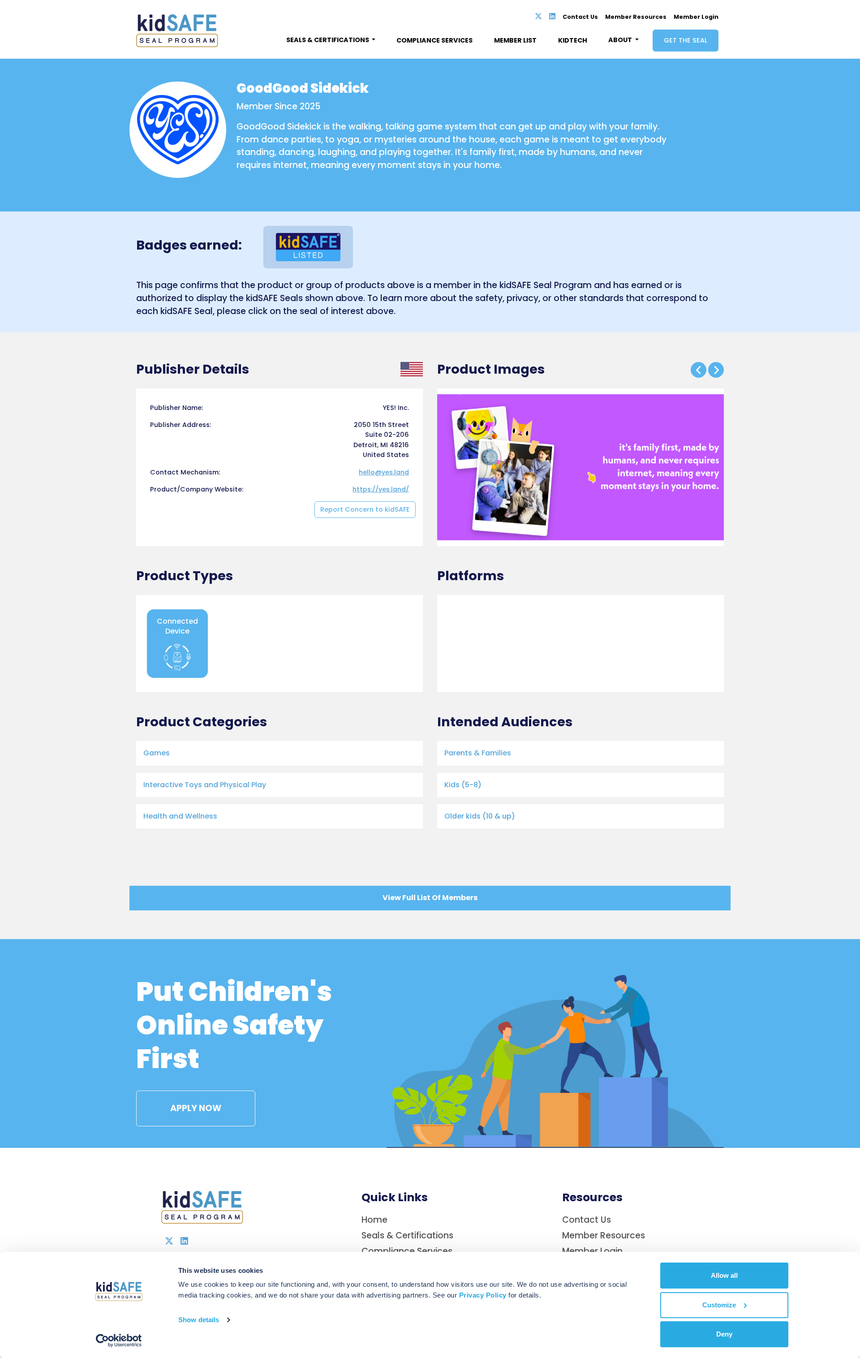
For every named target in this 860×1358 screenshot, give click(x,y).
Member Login (696, 17)
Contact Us (580, 17)
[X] (538, 16)
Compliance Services (434, 40)
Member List (515, 40)
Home (374, 1220)
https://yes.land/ (381, 489)
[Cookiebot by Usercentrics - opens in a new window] (119, 1340)
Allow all (724, 1275)
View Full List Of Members (430, 898)
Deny (724, 1334)
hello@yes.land (384, 472)
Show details (198, 1320)
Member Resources (635, 17)
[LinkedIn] (552, 16)
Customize (719, 1305)
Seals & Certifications (407, 1235)
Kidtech (572, 40)
